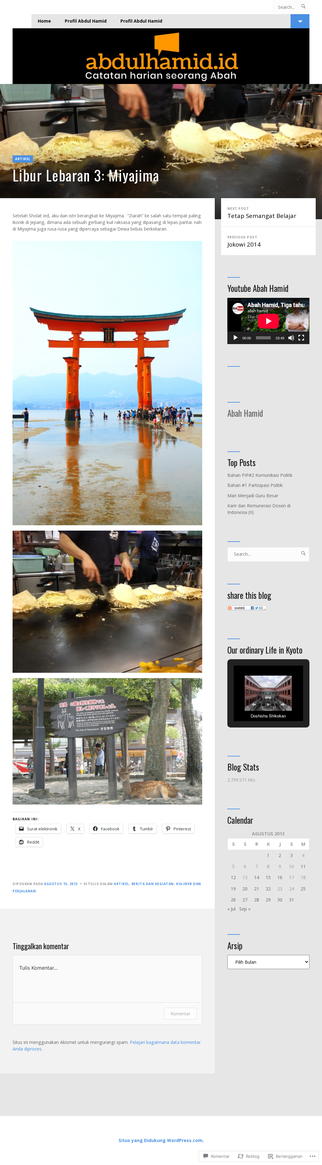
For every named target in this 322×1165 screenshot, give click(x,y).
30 (279, 900)
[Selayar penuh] (301, 338)
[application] (268, 321)
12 (233, 877)
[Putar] (235, 338)
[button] (253, 704)
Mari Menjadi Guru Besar (252, 496)
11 (303, 866)
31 (291, 900)
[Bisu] (291, 338)
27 (244, 900)
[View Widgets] (300, 21)
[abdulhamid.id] (161, 56)
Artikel (23, 159)
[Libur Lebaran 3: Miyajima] (161, 151)
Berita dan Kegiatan (152, 884)
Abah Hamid (245, 413)
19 (233, 889)
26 (233, 900)
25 (303, 889)
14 (256, 877)
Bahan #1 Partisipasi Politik (255, 485)
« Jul (231, 909)
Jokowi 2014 (244, 241)
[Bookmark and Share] (247, 609)
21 (256, 889)
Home (44, 21)
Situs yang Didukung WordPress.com (161, 1140)
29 (268, 900)
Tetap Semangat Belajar (261, 213)
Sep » (245, 909)
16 (279, 877)
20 (244, 889)
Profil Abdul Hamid (86, 21)
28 (256, 900)
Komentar (180, 1013)
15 (268, 877)
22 (268, 889)
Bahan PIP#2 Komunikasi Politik (259, 475)
